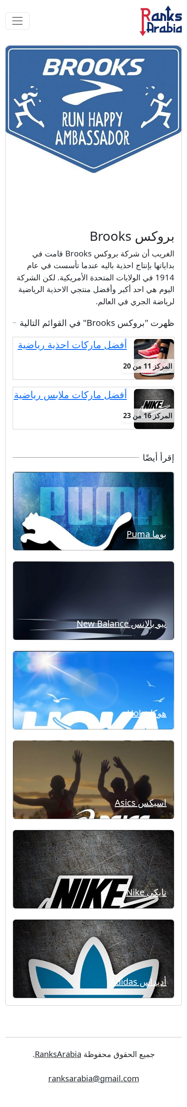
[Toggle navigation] (17, 21)
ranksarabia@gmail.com (93, 1078)
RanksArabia (58, 1053)
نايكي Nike (146, 892)
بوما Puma (147, 534)
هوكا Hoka (147, 713)
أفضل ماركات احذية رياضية (72, 344)
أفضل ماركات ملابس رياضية (70, 394)
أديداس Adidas (138, 981)
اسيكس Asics (141, 802)
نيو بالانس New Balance (122, 623)
